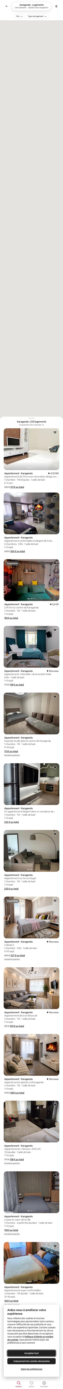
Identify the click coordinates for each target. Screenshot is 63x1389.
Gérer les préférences (31, 1369)
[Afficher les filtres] (56, 6)
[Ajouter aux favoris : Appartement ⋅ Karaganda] (55, 432)
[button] (17, 487)
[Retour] (7, 6)
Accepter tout (31, 1353)
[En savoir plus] (43, 425)
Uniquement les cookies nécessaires (31, 1361)
